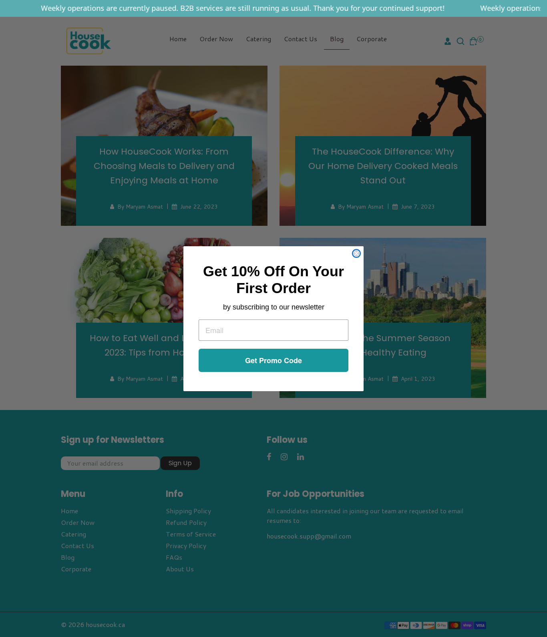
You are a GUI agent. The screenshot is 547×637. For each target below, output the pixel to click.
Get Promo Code (273, 360)
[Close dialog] (356, 253)
